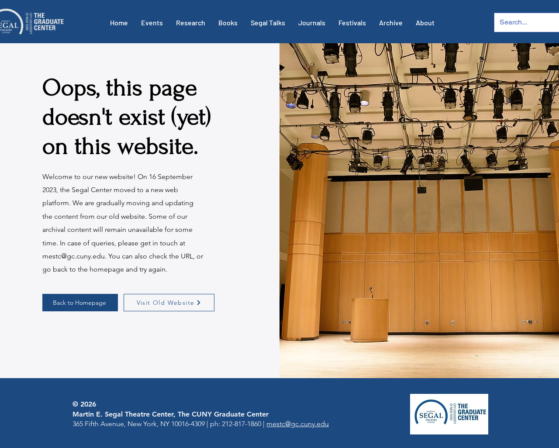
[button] (152, 23)
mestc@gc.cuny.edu (73, 256)
